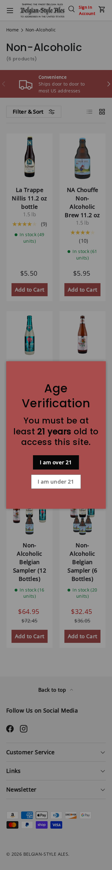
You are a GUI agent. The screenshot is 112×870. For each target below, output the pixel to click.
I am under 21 (56, 481)
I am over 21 (56, 462)
